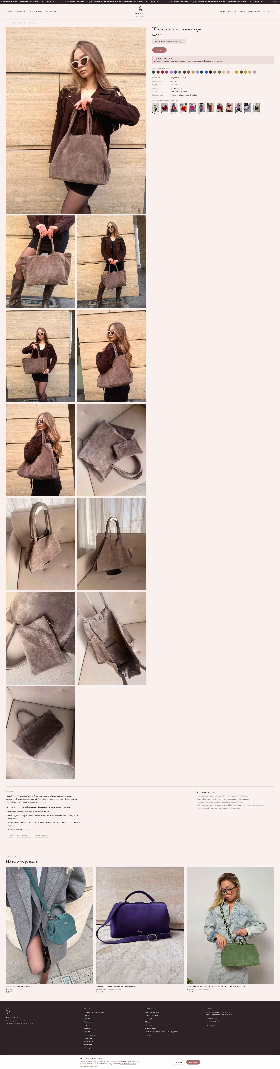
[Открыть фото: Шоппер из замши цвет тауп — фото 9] (40, 544)
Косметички (88, 1045)
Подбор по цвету (254, 11)
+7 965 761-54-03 (77, 2)
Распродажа (232, 11)
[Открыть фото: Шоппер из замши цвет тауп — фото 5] (40, 356)
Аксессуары (88, 1041)
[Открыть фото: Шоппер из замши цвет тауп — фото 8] (111, 450)
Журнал (148, 1035)
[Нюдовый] (249, 72)
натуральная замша (41, 836)
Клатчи (86, 1025)
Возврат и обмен (151, 1015)
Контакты (148, 1025)
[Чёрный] (210, 72)
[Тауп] (214, 72)
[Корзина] (273, 12)
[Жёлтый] (236, 72)
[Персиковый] (228, 72)
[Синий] (201, 72)
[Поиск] (264, 12)
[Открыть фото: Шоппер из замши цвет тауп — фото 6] (111, 356)
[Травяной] (179, 72)
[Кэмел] (193, 72)
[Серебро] (254, 72)
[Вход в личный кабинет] (268, 12)
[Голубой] (197, 72)
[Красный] (162, 72)
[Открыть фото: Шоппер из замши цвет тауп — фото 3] (40, 261)
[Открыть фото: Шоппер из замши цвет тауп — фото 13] (40, 732)
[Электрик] (206, 72)
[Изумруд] (153, 72)
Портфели (88, 1032)
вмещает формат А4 (23, 836)
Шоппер (174, 85)
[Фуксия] (166, 72)
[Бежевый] (223, 72)
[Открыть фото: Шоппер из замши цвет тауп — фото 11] (40, 638)
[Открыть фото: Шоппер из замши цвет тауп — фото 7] (40, 450)
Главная (8, 23)
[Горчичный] (245, 72)
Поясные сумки (50, 11)
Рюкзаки (87, 1028)
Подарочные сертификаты (15, 11)
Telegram (212, 1026)
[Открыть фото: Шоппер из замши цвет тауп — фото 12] (111, 638)
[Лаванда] (171, 72)
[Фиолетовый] (175, 72)
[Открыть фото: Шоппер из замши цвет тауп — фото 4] (111, 261)
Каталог (223, 11)
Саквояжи (38, 11)
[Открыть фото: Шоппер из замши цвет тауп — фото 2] (76, 120)
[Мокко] (241, 72)
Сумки (30, 11)
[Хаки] (219, 72)
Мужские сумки (90, 1035)
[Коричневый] (188, 72)
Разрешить (193, 1062)
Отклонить (178, 1062)
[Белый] (232, 72)
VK (207, 1026)
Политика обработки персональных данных (161, 1032)
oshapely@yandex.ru (214, 1021)
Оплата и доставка (152, 1012)
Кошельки (88, 1038)
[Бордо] (158, 72)
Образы (242, 11)
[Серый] (184, 72)
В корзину (159, 50)
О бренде (148, 1019)
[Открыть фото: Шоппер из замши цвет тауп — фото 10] (111, 544)
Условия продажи (151, 1028)
